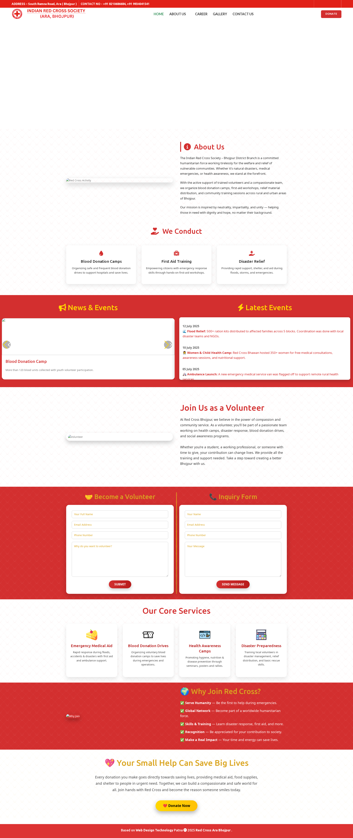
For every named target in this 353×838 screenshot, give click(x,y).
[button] (168, 345)
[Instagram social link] (327, 4)
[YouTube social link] (332, 4)
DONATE (331, 14)
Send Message (233, 584)
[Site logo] (17, 14)
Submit (120, 584)
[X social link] (323, 4)
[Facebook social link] (318, 4)
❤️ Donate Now (176, 805)
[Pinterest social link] (337, 4)
